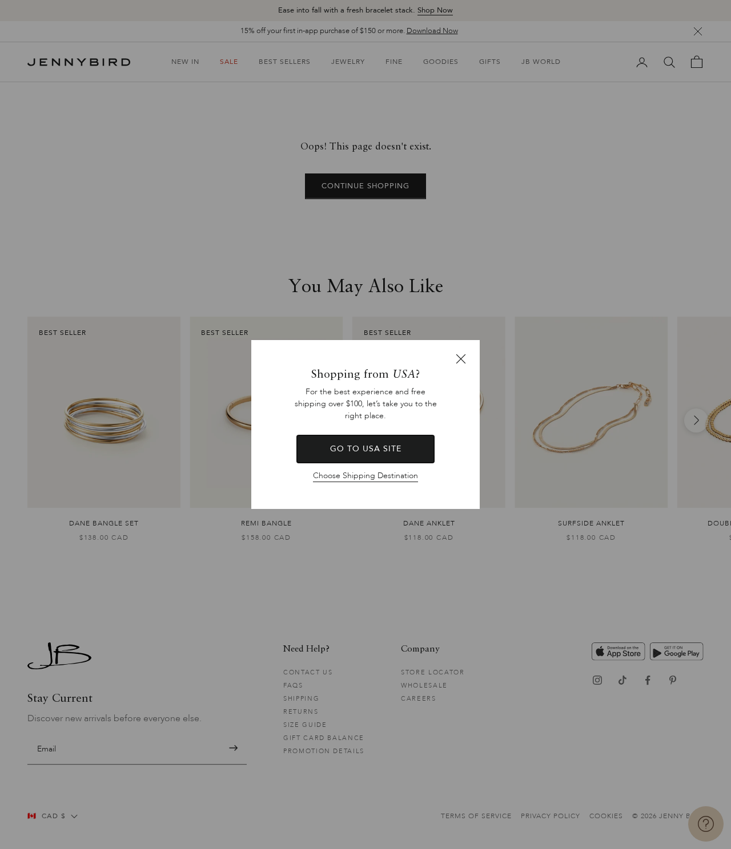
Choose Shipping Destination (365, 475)
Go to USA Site (365, 448)
